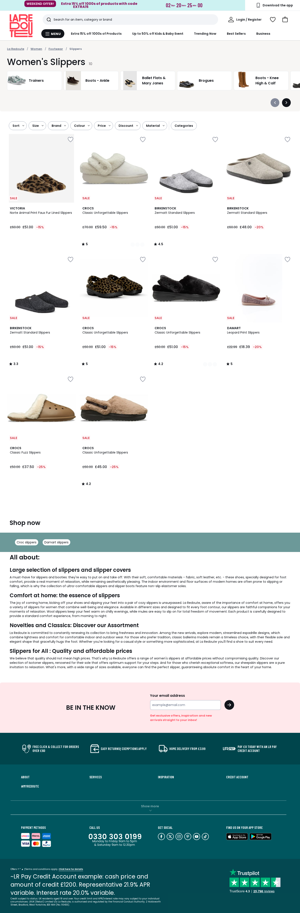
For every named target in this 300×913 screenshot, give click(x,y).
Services (95, 777)
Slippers (75, 49)
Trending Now (205, 33)
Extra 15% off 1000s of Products (96, 33)
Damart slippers (56, 542)
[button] (285, 19)
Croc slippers (26, 542)
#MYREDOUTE (30, 786)
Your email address (167, 695)
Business (263, 33)
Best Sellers (236, 33)
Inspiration (166, 777)
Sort (16, 125)
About (25, 777)
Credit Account (237, 777)
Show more (150, 806)
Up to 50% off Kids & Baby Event (157, 33)
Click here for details (71, 869)
